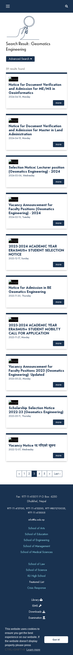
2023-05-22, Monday (20, 378)
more (58, 103)
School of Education (36, 534)
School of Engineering (36, 540)
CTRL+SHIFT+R (15, 649)
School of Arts (36, 528)
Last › (57, 474)
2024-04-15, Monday (19, 96)
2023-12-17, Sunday (19, 258)
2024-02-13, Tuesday (19, 217)
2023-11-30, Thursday (20, 295)
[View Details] (13, 79)
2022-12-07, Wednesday (21, 449)
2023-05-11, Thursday (20, 416)
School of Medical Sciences (37, 552)
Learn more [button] (33, 649)
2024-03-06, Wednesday (21, 175)
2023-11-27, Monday (19, 337)
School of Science (36, 570)
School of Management (36, 546)
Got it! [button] (56, 639)
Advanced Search (19, 59)
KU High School (36, 576)
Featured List (36, 582)
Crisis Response (36, 588)
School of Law (36, 564)
